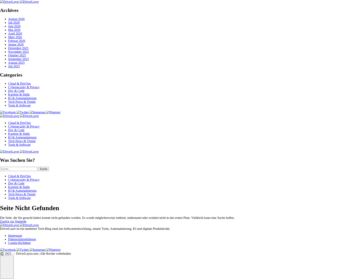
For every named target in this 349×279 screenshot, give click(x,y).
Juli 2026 (14, 22)
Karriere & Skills (19, 94)
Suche (43, 168)
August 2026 (16, 19)
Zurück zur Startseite (13, 221)
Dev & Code (16, 91)
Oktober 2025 (17, 55)
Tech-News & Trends (22, 101)
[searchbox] (18, 169)
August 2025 (16, 62)
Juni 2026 (14, 26)
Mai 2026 (14, 30)
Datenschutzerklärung (22, 239)
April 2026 (15, 33)
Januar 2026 (16, 44)
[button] (7, 267)
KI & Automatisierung (22, 98)
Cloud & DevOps (19, 83)
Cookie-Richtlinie (19, 243)
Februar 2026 (16, 41)
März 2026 (15, 37)
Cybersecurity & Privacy (24, 87)
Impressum (15, 235)
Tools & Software (19, 105)
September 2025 (18, 59)
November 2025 (18, 51)
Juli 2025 (14, 66)
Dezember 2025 (18, 48)
